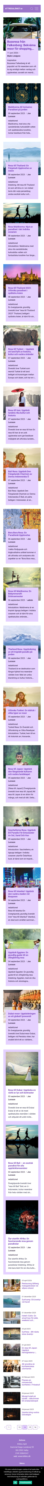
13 (19, 1427)
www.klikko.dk (24, 1456)
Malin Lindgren (13, 56)
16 (35, 1427)
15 (30, 1427)
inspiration (11, 60)
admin (30, 600)
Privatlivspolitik (25, 1482)
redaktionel (13, 121)
